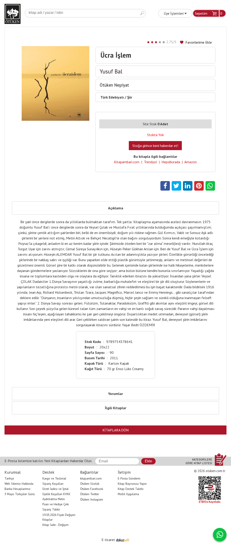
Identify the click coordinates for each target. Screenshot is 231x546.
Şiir (129, 97)
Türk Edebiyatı (112, 97)
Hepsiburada (171, 162)
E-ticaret (108, 539)
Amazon (190, 162)
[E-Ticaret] (122, 539)
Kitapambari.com (126, 162)
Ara (142, 13)
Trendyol (150, 162)
